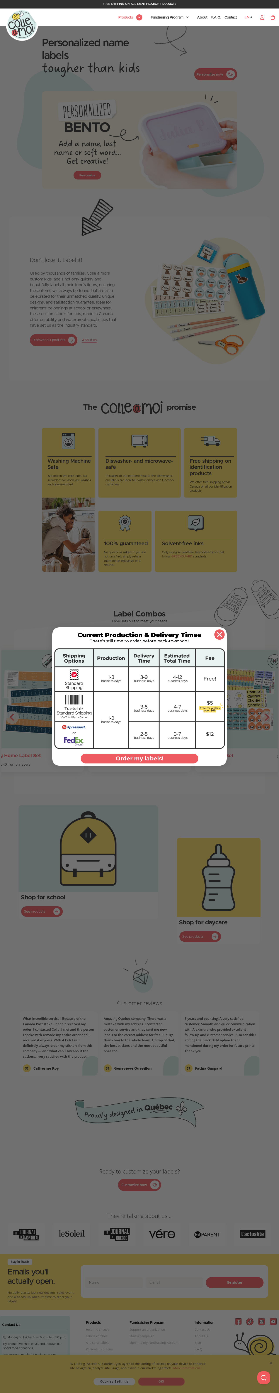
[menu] (129, 17)
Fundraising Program (167, 17)
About (202, 17)
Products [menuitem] (126, 17)
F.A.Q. (216, 17)
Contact (231, 17)
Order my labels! (139, 758)
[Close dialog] (219, 634)
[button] (250, 17)
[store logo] (22, 25)
